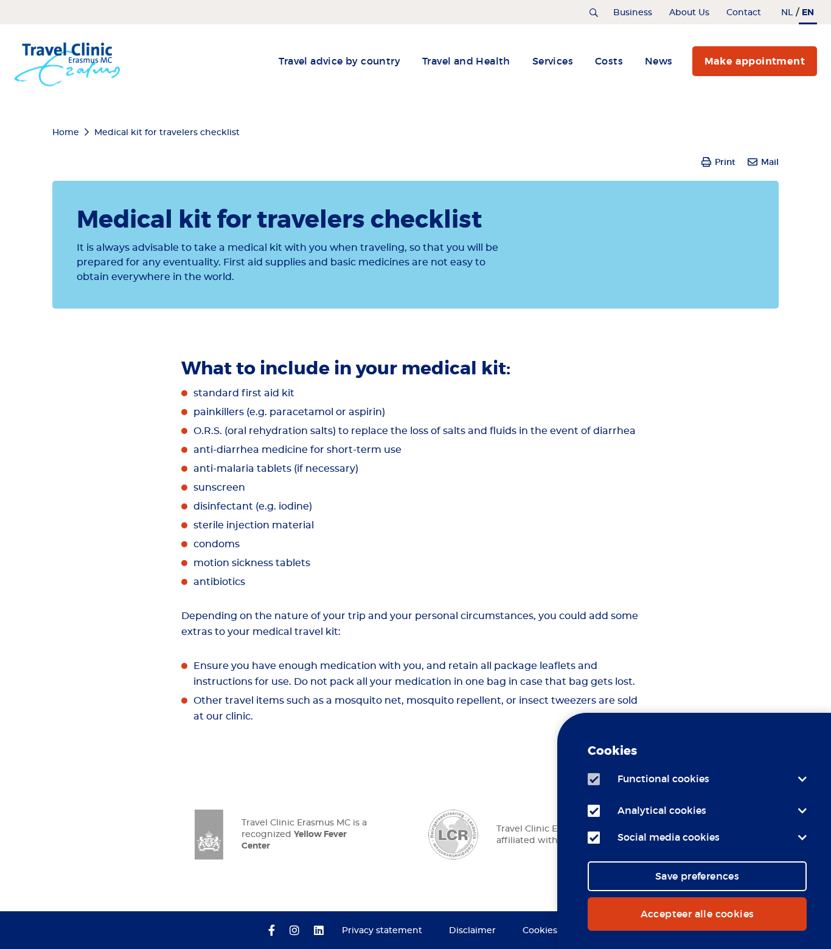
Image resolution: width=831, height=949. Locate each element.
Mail (770, 161)
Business (632, 13)
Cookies (540, 930)
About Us (689, 13)
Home (65, 132)
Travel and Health (466, 61)
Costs (609, 61)
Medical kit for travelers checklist (167, 132)
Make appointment (754, 61)
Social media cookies (668, 837)
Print (725, 161)
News (659, 61)
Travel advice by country (339, 61)
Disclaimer (472, 930)
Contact (743, 13)
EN (808, 12)
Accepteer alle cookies (697, 914)
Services (552, 61)
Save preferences (697, 876)
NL (787, 13)
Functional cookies (663, 778)
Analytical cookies (661, 810)
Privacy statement (382, 930)
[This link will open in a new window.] (271, 931)
